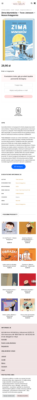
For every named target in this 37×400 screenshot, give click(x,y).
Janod (3, 356)
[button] (2, 3)
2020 (17, 186)
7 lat (20, 190)
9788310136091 (20, 193)
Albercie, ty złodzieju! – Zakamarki (27, 290)
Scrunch (4, 367)
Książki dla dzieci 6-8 (25, 10)
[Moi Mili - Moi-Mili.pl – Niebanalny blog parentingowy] (18, 3)
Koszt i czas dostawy (8, 343)
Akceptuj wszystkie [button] (23, 395)
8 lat (22, 190)
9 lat (25, 190)
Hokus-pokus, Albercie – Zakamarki (10, 315)
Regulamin (5, 346)
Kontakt (4, 339)
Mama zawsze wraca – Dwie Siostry (9, 290)
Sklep (12, 10)
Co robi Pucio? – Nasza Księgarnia (9, 238)
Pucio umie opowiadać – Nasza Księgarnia (27, 315)
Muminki (18, 200)
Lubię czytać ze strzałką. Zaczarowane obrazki (9, 265)
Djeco (3, 363)
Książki (17, 10)
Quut (3, 370)
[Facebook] (18, 166)
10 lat (28, 190)
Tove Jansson (19, 179)
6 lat (17, 190)
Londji (3, 360)
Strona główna (5, 10)
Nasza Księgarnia (20, 183)
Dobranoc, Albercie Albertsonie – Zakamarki (27, 265)
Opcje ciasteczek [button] (9, 396)
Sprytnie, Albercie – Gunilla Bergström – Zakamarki (27, 239)
